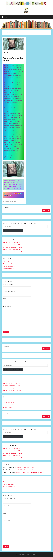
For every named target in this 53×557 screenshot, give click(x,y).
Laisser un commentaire (10, 201)
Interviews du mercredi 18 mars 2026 (12, 247)
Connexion (6, 261)
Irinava (6, 54)
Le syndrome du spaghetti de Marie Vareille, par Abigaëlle (29, 472)
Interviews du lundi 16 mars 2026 (11, 242)
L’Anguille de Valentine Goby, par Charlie (25, 467)
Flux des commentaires (9, 266)
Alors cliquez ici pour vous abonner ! (13, 230)
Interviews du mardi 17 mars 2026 (11, 244)
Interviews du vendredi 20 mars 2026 (12, 251)
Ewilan (5, 52)
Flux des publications (8, 264)
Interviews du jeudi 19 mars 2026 (11, 249)
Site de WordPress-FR (8, 268)
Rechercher (6, 207)
